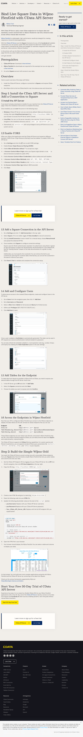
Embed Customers (47, 677)
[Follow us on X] (51, 25)
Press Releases (66, 672)
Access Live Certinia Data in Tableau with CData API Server (70, 103)
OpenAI (25, 712)
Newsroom (64, 675)
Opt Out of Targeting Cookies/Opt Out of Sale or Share (66, 732)
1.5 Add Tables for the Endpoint (71, 63)
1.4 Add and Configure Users (70, 60)
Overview (63, 43)
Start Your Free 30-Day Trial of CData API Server (70, 76)
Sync (24, 669)
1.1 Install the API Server (69, 50)
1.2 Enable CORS (67, 53)
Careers (64, 685)
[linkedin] (4, 655)
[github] (10, 655)
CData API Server (12, 43)
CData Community (8, 699)
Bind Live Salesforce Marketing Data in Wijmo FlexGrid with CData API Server (71, 131)
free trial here (27, 63)
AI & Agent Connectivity (48, 675)
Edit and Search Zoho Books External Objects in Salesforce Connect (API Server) (69, 137)
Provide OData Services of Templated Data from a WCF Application (69, 98)
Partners (64, 682)
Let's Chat (74, 3)
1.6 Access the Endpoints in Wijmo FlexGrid (70, 66)
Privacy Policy (43, 727)
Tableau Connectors (8, 690)
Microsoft (25, 707)
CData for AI (56, 3)
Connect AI (26, 672)
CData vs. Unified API (47, 682)
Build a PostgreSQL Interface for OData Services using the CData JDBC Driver (70, 120)
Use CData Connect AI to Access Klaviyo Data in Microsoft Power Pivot (70, 113)
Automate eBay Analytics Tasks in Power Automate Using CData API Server (71, 91)
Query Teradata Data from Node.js (71, 142)
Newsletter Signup (8, 709)
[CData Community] (13, 655)
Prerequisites (65, 41)
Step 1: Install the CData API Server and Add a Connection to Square (71, 47)
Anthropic (25, 699)
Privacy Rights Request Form (30, 729)
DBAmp (25, 677)
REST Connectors (7, 682)
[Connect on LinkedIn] (54, 25)
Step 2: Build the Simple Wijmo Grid (70, 71)
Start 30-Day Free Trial (10, 602)
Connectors (45, 669)
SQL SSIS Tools (27, 675)
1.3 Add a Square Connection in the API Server (71, 57)
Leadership (65, 680)
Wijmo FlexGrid (5, 38)
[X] (7, 655)
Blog (4, 704)
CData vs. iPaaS (46, 680)
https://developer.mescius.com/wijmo (12, 581)
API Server (6, 680)
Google (25, 704)
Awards (64, 677)
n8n (24, 709)
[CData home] (5, 3)
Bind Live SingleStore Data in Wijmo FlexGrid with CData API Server (71, 125)
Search (65, 3)
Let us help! (36, 215)
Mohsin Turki (10, 24)
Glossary (5, 712)
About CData (65, 669)
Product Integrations (47, 672)
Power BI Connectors (8, 687)
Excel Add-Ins (7, 685)
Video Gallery (7, 715)
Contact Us (65, 687)
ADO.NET (5, 675)
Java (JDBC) (6, 672)
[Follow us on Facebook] (49, 25)
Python (5, 677)
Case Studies (6, 702)
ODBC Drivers (7, 669)
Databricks (26, 702)
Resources (6, 707)
